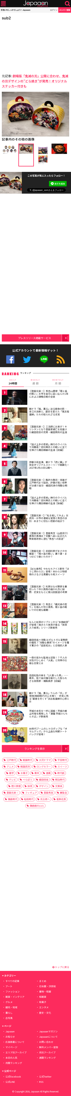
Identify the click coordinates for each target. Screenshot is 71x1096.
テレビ (12, 779)
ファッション (12, 991)
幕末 (36, 773)
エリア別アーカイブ (16, 1052)
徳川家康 (16, 786)
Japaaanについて (48, 1036)
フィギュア (31, 792)
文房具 (58, 786)
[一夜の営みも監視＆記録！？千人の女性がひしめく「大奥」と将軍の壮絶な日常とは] (14, 664)
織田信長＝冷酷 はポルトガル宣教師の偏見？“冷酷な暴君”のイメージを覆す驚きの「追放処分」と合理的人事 (49, 642)
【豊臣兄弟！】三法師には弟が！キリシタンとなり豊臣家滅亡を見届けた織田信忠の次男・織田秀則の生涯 (48, 429)
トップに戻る (61, 967)
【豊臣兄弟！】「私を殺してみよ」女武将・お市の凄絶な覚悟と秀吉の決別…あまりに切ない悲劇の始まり (48, 518)
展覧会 (63, 792)
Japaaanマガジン (48, 1031)
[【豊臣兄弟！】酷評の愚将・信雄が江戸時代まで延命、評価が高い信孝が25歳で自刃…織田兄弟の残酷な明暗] (14, 486)
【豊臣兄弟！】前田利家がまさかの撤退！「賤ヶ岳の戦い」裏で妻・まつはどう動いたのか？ (48, 553)
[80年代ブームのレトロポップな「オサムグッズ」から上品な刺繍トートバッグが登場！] (14, 735)
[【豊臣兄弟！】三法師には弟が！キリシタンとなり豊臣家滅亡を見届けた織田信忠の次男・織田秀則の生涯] (14, 433)
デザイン (43, 786)
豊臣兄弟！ (12, 792)
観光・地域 (11, 1007)
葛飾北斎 (61, 799)
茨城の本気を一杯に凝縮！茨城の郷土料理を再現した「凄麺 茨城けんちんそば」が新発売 (48, 713)
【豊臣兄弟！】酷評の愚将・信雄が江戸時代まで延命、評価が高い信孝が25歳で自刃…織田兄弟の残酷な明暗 (48, 484)
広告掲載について (14, 1042)
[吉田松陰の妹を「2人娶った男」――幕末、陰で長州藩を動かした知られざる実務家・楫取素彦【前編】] (14, 682)
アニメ (10, 766)
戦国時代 (27, 760)
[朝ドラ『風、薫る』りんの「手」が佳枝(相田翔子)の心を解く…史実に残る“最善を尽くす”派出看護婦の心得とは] (14, 700)
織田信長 (43, 779)
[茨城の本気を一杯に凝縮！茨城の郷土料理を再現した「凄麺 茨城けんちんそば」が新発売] (14, 717)
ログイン (53, 10)
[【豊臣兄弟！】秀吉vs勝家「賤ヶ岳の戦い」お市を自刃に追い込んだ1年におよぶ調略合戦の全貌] (14, 398)
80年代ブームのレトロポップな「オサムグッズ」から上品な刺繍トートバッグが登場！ (48, 731)
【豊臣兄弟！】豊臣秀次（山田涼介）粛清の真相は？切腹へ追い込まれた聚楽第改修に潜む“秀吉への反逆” (48, 535)
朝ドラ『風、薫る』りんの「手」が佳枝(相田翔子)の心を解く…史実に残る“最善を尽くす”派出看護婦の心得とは (49, 697)
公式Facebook (10, 359)
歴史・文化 (45, 1012)
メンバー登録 (64, 10)
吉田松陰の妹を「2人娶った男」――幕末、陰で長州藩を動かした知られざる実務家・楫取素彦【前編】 (48, 678)
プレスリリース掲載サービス (34, 338)
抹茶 (29, 786)
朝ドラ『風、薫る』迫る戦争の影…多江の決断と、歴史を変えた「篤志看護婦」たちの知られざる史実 (49, 411)
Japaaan (35, 4)
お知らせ (10, 1036)
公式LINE (44, 359)
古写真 (9, 1018)
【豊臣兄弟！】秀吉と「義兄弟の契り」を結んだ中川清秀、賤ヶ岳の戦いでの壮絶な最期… (48, 607)
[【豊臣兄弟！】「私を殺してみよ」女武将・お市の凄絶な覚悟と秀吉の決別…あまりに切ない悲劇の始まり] (14, 522)
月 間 (58, 382)
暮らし (9, 1012)
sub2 (6, 18)
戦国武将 (25, 766)
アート (8, 986)
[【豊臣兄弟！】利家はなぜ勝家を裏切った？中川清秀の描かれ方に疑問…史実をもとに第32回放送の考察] (14, 593)
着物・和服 (45, 991)
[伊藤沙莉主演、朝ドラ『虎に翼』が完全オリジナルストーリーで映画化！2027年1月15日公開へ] (14, 469)
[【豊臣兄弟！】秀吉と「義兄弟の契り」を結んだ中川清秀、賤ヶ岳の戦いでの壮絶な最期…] (14, 611)
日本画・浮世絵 (47, 986)
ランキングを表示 (34, 748)
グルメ (9, 1002)
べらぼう (27, 779)
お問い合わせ (46, 1042)
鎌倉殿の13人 (37, 805)
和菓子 (42, 1002)
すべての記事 (12, 981)
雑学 (11, 773)
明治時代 (60, 779)
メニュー (3, 3)
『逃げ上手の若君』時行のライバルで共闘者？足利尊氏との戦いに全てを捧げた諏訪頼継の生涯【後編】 (48, 500)
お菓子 (24, 773)
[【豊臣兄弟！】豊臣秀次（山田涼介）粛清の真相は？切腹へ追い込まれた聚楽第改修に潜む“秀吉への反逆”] (14, 540)
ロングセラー (44, 766)
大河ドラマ (45, 760)
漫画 (48, 773)
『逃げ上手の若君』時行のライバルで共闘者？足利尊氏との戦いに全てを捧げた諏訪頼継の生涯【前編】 (48, 447)
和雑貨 (42, 996)
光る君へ (45, 799)
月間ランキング (13, 1063)
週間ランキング (47, 1057)
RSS (61, 359)
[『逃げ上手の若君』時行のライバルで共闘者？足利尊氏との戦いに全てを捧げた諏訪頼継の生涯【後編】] (14, 504)
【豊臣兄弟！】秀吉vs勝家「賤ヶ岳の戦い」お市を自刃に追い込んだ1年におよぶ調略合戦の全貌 (48, 393)
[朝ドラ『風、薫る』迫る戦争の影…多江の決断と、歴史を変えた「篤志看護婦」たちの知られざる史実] (14, 415)
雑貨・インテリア (14, 996)
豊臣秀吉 (48, 792)
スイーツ (62, 766)
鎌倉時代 (12, 799)
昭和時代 (28, 799)
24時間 (13, 382)
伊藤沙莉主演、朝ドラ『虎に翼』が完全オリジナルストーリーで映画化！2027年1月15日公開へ (49, 464)
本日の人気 (11, 1057)
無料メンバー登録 (48, 1047)
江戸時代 (11, 760)
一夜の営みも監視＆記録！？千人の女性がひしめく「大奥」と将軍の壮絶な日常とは (48, 660)
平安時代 (62, 760)
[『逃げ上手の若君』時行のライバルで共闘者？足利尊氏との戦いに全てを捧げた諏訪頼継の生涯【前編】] (14, 451)
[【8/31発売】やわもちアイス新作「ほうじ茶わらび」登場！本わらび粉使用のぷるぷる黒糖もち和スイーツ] (14, 575)
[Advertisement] (27, 46)
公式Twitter (27, 359)
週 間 (35, 382)
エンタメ (44, 1007)
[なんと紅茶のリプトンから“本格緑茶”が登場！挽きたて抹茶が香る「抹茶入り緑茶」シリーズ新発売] (14, 629)
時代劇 (60, 773)
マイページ (11, 1047)
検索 (67, 3)
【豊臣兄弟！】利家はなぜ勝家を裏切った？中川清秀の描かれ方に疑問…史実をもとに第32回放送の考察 (48, 589)
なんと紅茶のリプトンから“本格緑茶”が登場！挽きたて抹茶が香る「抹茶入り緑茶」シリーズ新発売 (49, 624)
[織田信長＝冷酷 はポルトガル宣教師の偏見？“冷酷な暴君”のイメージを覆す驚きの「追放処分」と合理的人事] (14, 646)
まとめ (42, 981)
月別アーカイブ (47, 1052)
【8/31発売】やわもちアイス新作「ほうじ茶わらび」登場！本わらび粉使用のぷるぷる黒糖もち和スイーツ (49, 571)
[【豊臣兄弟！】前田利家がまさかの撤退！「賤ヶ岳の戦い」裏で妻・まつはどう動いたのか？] (14, 558)
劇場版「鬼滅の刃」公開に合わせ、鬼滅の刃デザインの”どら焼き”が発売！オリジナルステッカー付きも (35, 81)
